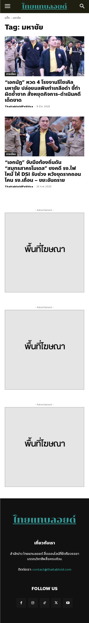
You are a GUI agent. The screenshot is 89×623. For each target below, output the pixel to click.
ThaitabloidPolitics (19, 106)
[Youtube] (67, 603)
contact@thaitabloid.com (51, 569)
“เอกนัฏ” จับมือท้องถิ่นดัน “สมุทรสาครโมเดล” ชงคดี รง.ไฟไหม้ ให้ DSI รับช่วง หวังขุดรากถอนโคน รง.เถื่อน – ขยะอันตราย (43, 171)
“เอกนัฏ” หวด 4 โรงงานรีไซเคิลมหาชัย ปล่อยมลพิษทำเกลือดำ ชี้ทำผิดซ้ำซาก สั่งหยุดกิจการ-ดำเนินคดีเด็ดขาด (43, 91)
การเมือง (11, 74)
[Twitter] (56, 603)
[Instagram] (32, 603)
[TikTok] (44, 603)
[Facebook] (21, 603)
